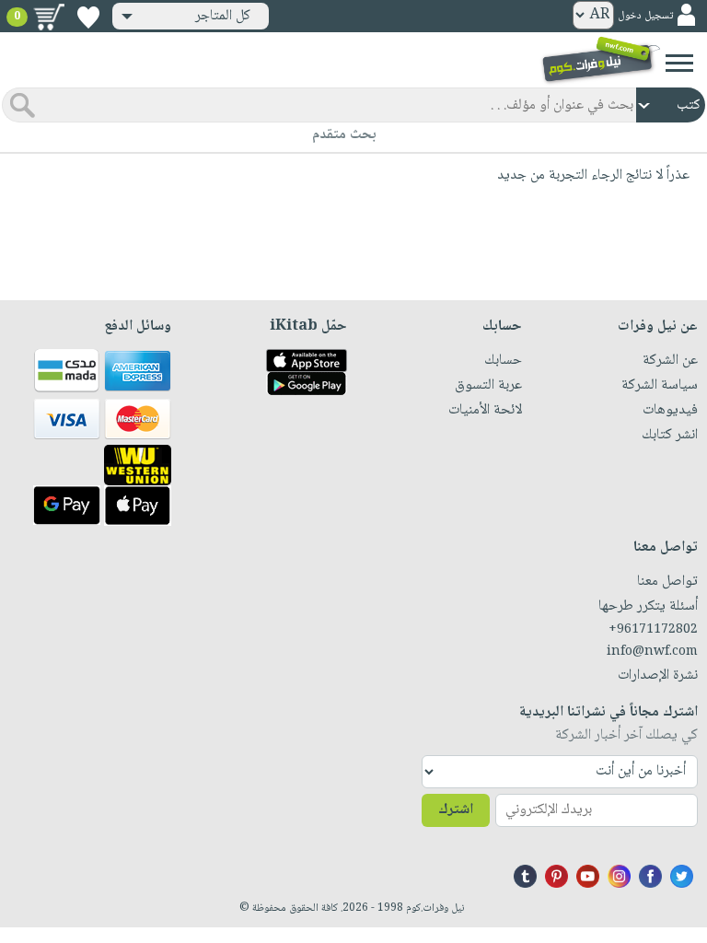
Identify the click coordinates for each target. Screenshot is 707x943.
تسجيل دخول (645, 16)
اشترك (455, 809)
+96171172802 (653, 630)
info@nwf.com (652, 652)
